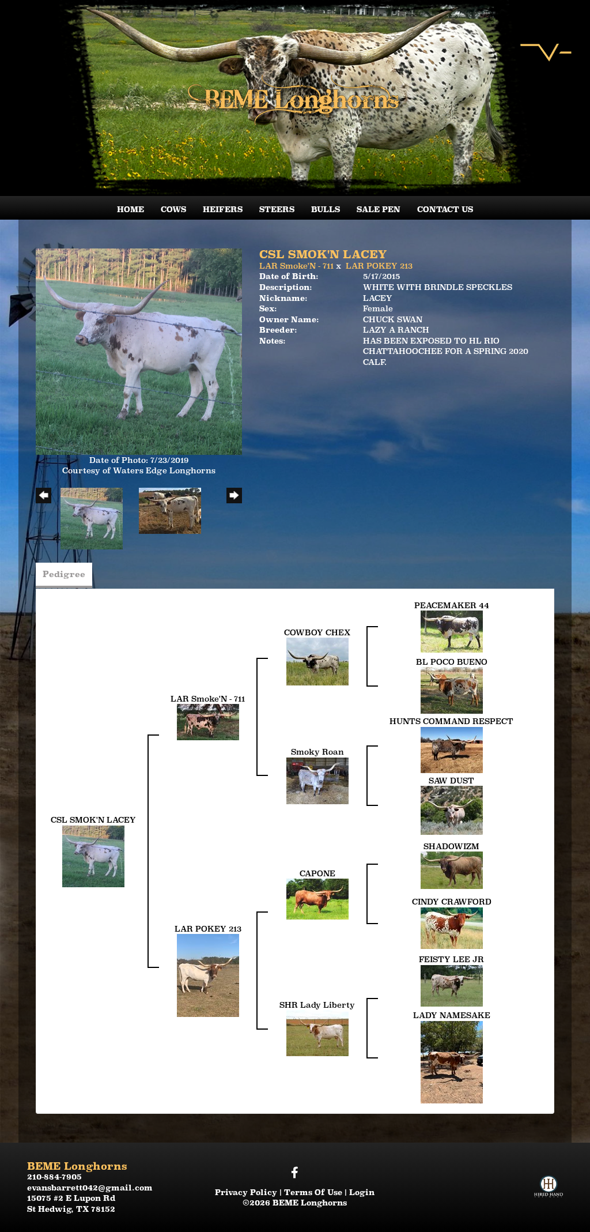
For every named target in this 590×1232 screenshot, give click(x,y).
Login (362, 1192)
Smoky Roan (317, 751)
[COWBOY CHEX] (317, 660)
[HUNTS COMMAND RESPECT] (452, 748)
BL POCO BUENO (451, 661)
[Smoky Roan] (317, 780)
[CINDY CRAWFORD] (452, 927)
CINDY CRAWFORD (451, 901)
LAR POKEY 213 (379, 265)
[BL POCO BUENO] (452, 689)
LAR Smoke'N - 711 (296, 265)
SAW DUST (451, 780)
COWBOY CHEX (317, 632)
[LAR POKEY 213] (208, 974)
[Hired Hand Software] (548, 1176)
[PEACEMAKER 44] (452, 630)
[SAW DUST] (452, 809)
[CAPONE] (317, 898)
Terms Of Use (313, 1192)
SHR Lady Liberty (317, 1004)
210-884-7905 (54, 1176)
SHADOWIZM (451, 846)
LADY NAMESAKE (451, 1015)
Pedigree (64, 574)
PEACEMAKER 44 (451, 605)
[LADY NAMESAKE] (452, 1061)
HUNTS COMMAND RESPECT (451, 721)
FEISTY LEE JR (451, 959)
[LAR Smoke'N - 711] (208, 721)
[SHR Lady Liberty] (317, 1032)
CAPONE (317, 873)
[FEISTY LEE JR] (452, 984)
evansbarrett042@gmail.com (90, 1187)
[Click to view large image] (139, 350)
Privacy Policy (246, 1192)
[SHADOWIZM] (452, 869)
